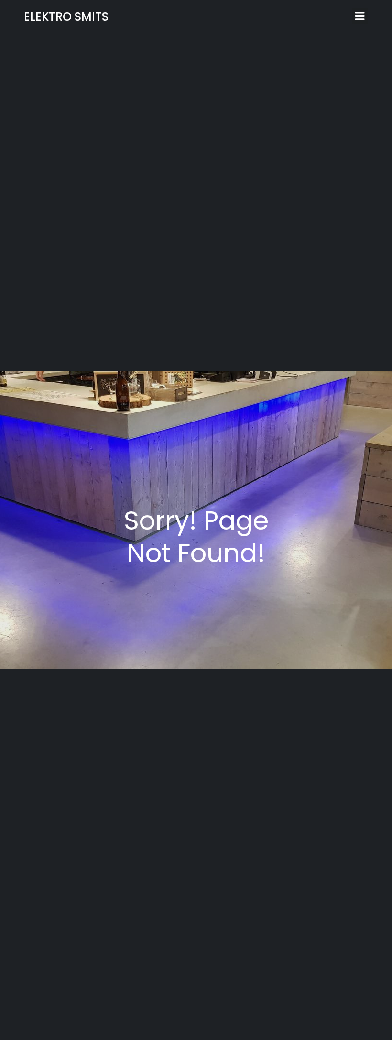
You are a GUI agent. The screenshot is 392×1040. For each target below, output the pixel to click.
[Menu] (360, 16)
